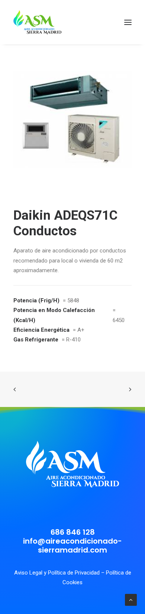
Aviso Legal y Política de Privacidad (57, 572)
